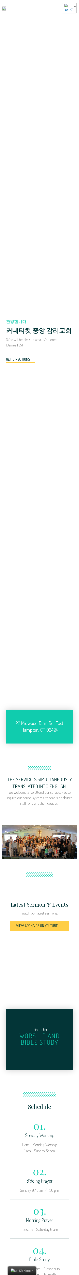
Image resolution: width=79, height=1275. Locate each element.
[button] (56, 8)
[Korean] (67, 8)
